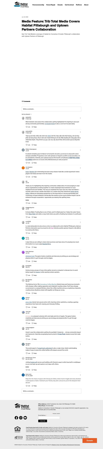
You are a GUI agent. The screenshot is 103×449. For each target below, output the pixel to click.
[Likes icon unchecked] (27, 127)
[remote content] (51, 62)
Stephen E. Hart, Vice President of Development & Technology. (66, 444)
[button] (85, 5)
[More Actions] (80, 118)
